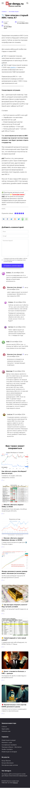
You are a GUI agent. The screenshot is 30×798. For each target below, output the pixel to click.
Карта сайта (5, 729)
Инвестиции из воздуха (9, 751)
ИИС (4, 209)
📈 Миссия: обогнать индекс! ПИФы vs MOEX (12, 505)
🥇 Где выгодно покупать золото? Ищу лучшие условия (14, 605)
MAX (3, 196)
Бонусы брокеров (7, 763)
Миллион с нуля (7, 742)
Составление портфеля (9, 745)
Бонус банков (6, 760)
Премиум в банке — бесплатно (12, 747)
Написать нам (6, 731)
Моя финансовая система (10, 765)
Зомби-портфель (7, 749)
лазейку (13, 67)
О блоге (4, 726)
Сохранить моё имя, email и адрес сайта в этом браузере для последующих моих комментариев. (15, 260)
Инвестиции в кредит (9, 740)
